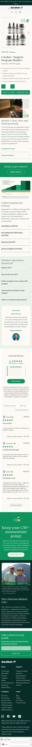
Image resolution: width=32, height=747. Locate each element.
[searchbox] (11, 405)
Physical (4, 676)
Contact (18, 685)
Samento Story (6, 700)
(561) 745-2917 (10, 723)
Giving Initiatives (6, 703)
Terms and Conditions (23, 680)
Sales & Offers (5, 687)
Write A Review (16, 381)
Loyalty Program (6, 707)
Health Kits (4, 685)
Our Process (5, 698)
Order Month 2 (16, 555)
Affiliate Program (6, 705)
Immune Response (7, 683)
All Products (5, 671)
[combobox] (22, 410)
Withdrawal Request (22, 683)
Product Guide (21, 703)
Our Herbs (19, 700)
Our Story (4, 696)
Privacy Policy (20, 678)
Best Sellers (5, 673)
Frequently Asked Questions (21, 672)
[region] (16, 367)
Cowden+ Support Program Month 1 (12, 58)
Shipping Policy (21, 676)
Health (3, 680)
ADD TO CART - (15, 92)
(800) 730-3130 (21, 723)
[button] (9, 8)
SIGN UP (16, 653)
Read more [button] (25, 492)
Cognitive (4, 678)
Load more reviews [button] (16, 505)
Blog (17, 696)
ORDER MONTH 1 (16, 172)
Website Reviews (7, 710)
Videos (18, 698)
